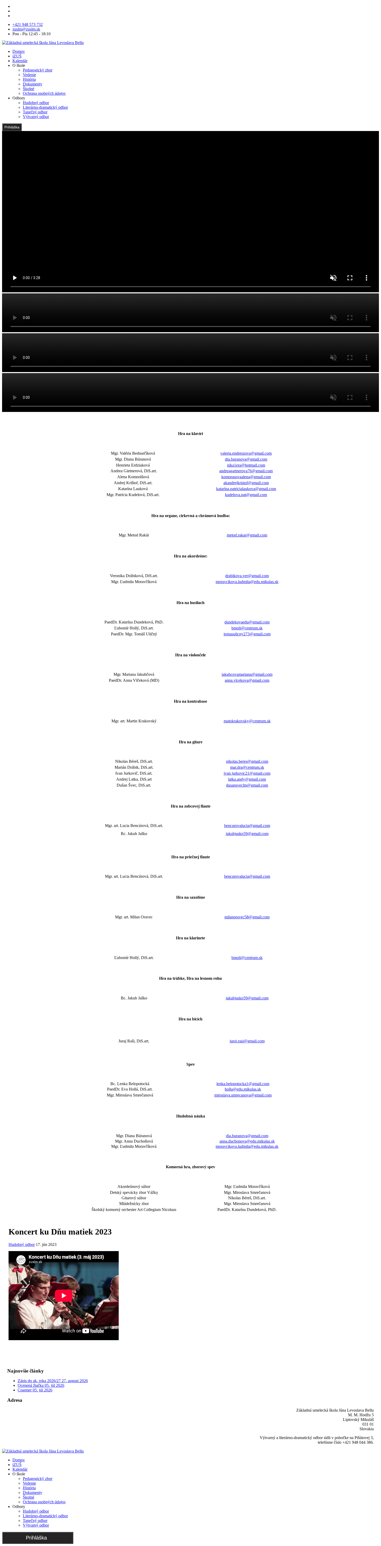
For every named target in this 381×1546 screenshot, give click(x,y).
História (29, 79)
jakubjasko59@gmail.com (247, 833)
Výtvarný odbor (36, 116)
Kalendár (19, 61)
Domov (18, 51)
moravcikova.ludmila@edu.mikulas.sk (247, 581)
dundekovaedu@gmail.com (247, 622)
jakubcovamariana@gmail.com (247, 674)
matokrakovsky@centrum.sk (247, 721)
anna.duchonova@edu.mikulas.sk (247, 1141)
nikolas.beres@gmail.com (247, 761)
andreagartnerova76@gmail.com (246, 471)
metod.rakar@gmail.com (247, 535)
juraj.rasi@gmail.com (247, 1041)
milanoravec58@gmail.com (247, 917)
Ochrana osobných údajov (44, 93)
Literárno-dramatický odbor (45, 107)
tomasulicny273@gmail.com (247, 634)
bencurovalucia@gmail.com (247, 825)
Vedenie (29, 74)
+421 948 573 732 (27, 24)
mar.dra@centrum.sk (247, 767)
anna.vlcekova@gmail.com (247, 680)
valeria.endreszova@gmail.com (246, 453)
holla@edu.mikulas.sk (243, 1089)
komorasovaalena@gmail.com (246, 477)
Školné (28, 88)
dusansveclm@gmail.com (247, 785)
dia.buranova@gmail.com (246, 459)
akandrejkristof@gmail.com (246, 483)
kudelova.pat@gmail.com (246, 494)
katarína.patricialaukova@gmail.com (246, 489)
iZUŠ (17, 56)
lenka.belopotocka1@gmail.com (242, 1084)
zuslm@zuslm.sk (26, 29)
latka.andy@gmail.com (247, 779)
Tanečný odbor (35, 112)
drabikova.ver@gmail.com (247, 576)
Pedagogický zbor (37, 70)
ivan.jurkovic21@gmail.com (247, 773)
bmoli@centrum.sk (247, 628)
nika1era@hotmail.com (246, 465)
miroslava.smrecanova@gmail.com (243, 1095)
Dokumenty (32, 84)
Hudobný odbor (36, 102)
